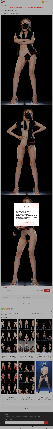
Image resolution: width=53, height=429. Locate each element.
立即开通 (26, 222)
